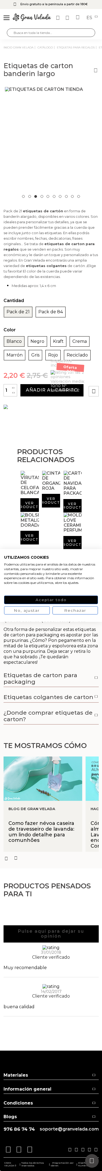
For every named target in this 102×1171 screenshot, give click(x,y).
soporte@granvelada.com (69, 1129)
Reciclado (77, 355)
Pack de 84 (50, 311)
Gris (35, 355)
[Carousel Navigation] (51, 858)
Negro (37, 341)
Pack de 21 (18, 311)
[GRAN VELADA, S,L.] (32, 17)
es (89, 17)
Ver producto (29, 505)
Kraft (58, 341)
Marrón (15, 355)
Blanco (14, 341)
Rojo (53, 355)
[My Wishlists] (58, 18)
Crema (79, 341)
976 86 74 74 (19, 1129)
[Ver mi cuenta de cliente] (68, 18)
